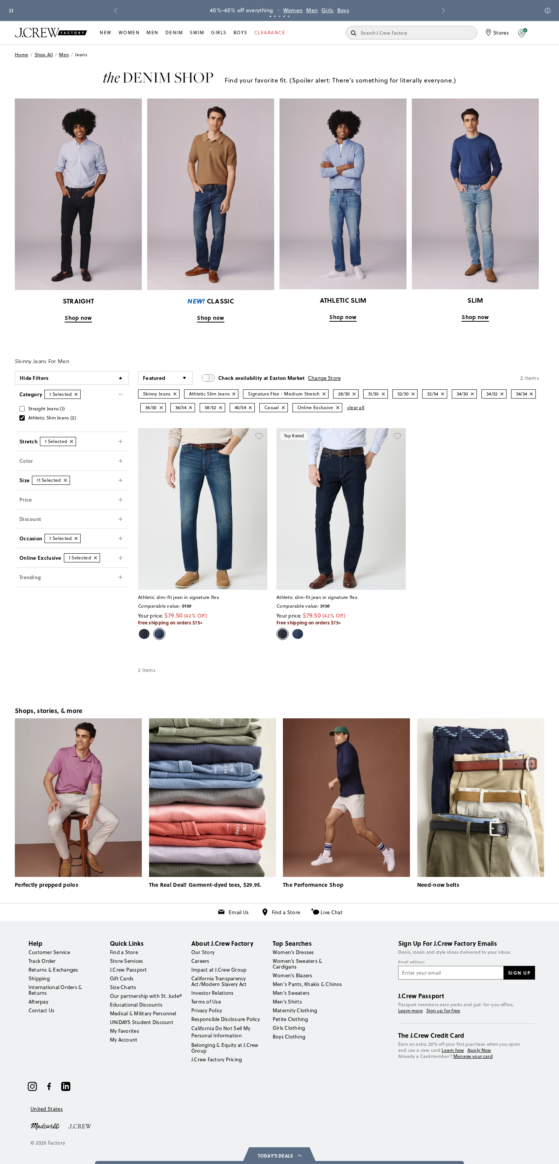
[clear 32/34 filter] (442, 394)
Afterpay (38, 1001)
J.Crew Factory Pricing (216, 1059)
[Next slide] (443, 10)
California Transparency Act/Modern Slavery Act (218, 981)
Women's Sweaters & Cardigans (297, 964)
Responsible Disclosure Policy (225, 1019)
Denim (174, 32)
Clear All (356, 407)
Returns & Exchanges (53, 969)
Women (293, 10)
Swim (197, 32)
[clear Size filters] (65, 480)
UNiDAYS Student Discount (141, 1022)
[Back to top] (545, 1150)
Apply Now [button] (479, 1050)
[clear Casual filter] (283, 407)
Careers (200, 961)
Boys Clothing (289, 1036)
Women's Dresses (293, 952)
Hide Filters (34, 377)
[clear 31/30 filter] (383, 394)
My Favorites (124, 1030)
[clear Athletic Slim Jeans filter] (234, 394)
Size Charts (123, 987)
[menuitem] (105, 32)
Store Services (126, 961)
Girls (327, 10)
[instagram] (32, 1086)
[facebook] (49, 1086)
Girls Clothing (289, 1027)
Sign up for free (443, 1011)
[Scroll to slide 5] (288, 16)
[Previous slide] (115, 10)
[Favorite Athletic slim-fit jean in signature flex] (259, 436)
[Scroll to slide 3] (279, 16)
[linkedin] (65, 1086)
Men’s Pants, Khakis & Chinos (307, 984)
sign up (519, 972)
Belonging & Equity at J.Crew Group (225, 1048)
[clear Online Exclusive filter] (337, 407)
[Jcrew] (79, 1125)
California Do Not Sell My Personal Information (221, 1032)
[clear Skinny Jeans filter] (175, 394)
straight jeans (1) (46, 408)
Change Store (324, 378)
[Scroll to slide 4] (284, 16)
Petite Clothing (290, 1019)
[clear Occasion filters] (76, 538)
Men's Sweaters (291, 992)
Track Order (42, 961)
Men (312, 10)
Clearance (270, 32)
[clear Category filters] (76, 394)
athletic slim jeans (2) (52, 417)
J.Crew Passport (128, 969)
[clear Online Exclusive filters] (95, 558)
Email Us (239, 912)
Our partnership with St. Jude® (146, 995)
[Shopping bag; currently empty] (540, 32)
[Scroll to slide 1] (270, 16)
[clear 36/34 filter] (190, 407)
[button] (522, 32)
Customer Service (49, 952)
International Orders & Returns (55, 990)
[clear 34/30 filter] (472, 394)
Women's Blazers (293, 975)
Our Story (202, 952)
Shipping (39, 978)
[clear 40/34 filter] (250, 407)
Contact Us (41, 1010)
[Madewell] (44, 1125)
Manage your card (473, 1056)
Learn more (410, 1010)
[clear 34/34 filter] (531, 394)
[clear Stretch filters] (71, 441)
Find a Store (286, 912)
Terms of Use (206, 1001)
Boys (343, 10)
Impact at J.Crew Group (218, 969)
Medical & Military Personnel (143, 1013)
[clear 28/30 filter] (354, 394)
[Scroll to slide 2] (275, 16)
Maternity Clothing (295, 1010)
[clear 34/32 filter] (502, 394)
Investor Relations (212, 992)
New (106, 32)
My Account (123, 1039)
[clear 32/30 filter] (413, 394)
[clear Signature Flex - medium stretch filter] (324, 394)
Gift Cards (121, 978)
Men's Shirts (287, 1001)
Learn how (452, 1050)
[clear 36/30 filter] (161, 407)
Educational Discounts (136, 1004)
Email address (411, 962)
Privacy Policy (206, 1010)
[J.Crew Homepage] (51, 32)
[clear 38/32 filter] (220, 407)
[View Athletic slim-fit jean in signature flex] (202, 509)
